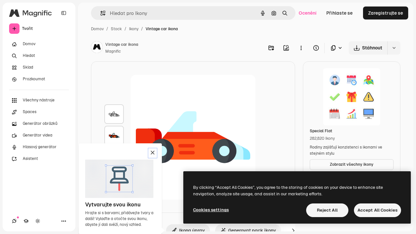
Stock (116, 29)
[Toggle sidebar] (63, 13)
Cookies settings (211, 210)
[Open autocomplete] (100, 13)
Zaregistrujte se (385, 13)
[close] (152, 153)
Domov (97, 29)
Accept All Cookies (377, 210)
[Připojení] (14, 221)
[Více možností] (300, 47)
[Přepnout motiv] (37, 221)
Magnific (113, 51)
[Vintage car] (114, 114)
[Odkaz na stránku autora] (97, 48)
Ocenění (308, 13)
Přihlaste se (339, 13)
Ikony (133, 29)
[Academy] (26, 221)
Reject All (327, 210)
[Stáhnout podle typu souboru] (337, 48)
